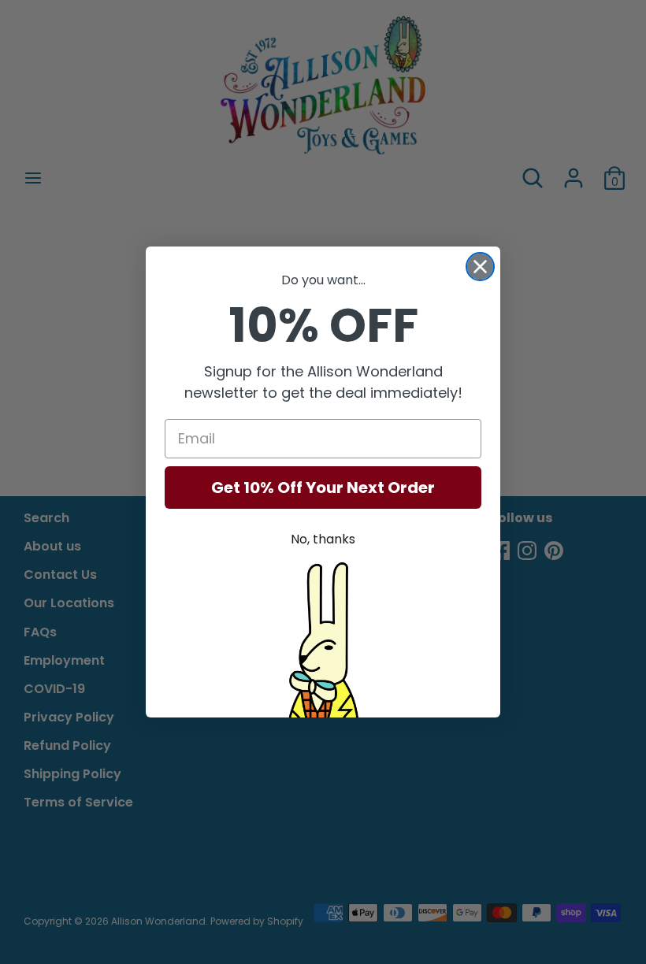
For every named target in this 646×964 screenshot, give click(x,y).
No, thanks (323, 539)
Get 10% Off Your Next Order (323, 487)
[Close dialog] (480, 266)
